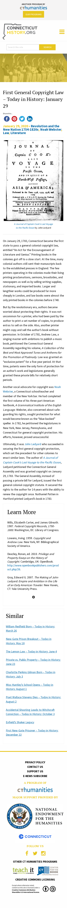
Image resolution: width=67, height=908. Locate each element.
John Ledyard (33, 444)
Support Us (35, 771)
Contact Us (35, 767)
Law (6, 133)
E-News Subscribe (35, 776)
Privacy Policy (35, 762)
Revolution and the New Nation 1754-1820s (31, 128)
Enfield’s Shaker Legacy (20, 722)
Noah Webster (50, 129)
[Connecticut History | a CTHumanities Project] (19, 31)
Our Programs (34, 14)
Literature (18, 133)
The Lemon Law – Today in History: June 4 (31, 651)
